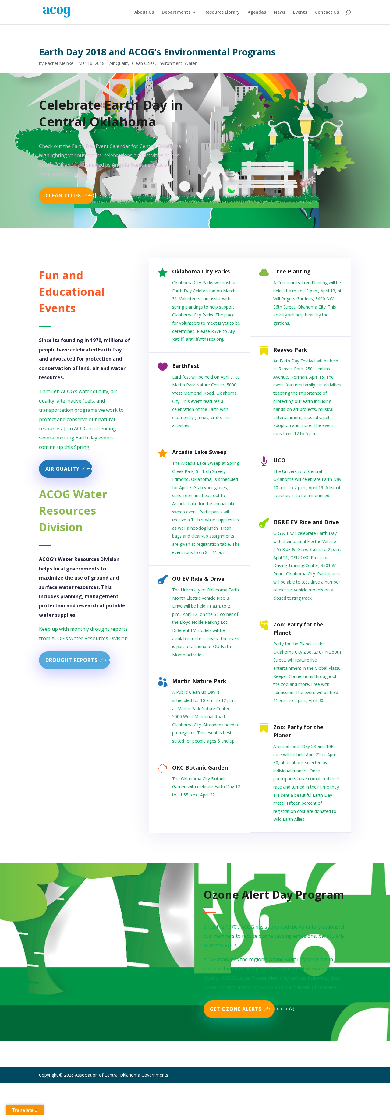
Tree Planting (292, 271)
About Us (144, 12)
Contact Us (327, 12)
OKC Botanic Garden (200, 767)
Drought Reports (71, 660)
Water (191, 63)
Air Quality (119, 63)
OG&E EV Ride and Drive (306, 522)
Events (300, 12)
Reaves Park (290, 349)
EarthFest (185, 365)
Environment (169, 63)
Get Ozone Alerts (236, 1009)
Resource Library (222, 12)
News (279, 12)
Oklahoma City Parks (201, 271)
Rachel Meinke (59, 63)
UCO (279, 460)
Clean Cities (143, 63)
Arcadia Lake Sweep (199, 452)
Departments (176, 12)
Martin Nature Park (199, 681)
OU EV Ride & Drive (198, 578)
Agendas (257, 12)
